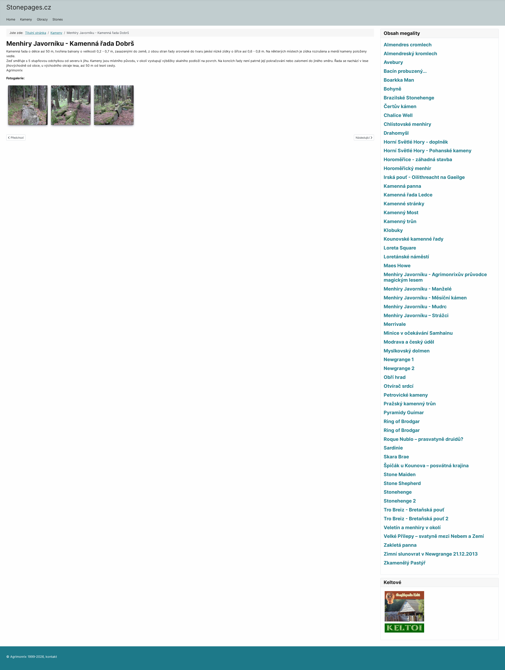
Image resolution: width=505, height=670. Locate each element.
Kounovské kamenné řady (413, 239)
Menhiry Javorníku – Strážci (416, 315)
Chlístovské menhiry (407, 124)
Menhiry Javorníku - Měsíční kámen (425, 298)
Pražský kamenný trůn (410, 403)
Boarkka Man (399, 80)
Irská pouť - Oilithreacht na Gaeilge (424, 177)
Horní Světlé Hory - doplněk (416, 142)
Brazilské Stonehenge (409, 98)
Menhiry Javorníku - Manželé (418, 289)
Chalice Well (398, 115)
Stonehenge (398, 492)
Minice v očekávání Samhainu (418, 333)
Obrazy (42, 19)
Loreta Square (400, 248)
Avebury (393, 62)
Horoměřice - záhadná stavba (418, 159)
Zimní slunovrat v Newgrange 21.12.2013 (431, 554)
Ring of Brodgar (402, 421)
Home (10, 19)
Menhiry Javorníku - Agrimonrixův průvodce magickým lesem (435, 277)
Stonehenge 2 (400, 501)
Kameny (26, 19)
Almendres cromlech (408, 45)
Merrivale (395, 324)
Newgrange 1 (399, 359)
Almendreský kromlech (410, 53)
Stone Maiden (400, 474)
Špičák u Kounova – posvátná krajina (426, 465)
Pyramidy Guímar (404, 412)
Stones (57, 19)
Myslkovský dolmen (407, 351)
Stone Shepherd (402, 483)
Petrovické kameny (406, 395)
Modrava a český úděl (409, 342)
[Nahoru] (498, 663)
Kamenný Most (401, 212)
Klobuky (393, 230)
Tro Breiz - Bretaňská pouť (414, 510)
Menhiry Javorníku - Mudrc (415, 306)
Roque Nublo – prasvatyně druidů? (423, 439)
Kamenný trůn (400, 221)
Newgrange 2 (399, 368)
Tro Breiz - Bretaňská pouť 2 (416, 518)
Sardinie (393, 448)
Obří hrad (395, 377)
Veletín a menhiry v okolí (412, 527)
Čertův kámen (400, 106)
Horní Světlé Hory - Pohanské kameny (427, 150)
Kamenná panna (402, 186)
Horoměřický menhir (407, 168)
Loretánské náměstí (406, 257)
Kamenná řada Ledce (408, 195)
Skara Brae (396, 457)
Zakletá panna (400, 545)
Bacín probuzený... (405, 71)
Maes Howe (397, 265)
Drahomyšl (396, 133)
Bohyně (392, 89)
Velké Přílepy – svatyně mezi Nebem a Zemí (434, 536)
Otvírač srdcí (398, 386)
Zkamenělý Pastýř (405, 563)
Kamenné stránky (404, 204)
